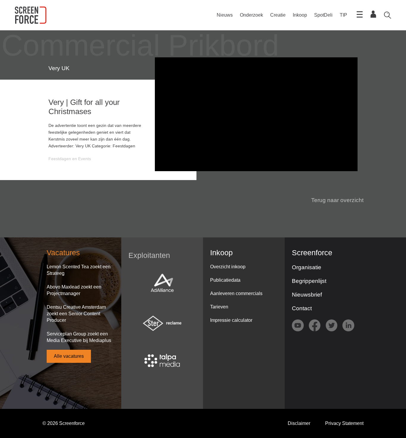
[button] (333, 200)
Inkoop (300, 15)
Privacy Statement (344, 423)
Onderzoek (251, 15)
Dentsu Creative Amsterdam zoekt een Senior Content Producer (76, 314)
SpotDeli (323, 15)
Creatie (278, 15)
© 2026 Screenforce (64, 423)
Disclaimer (299, 423)
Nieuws (225, 15)
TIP (343, 15)
